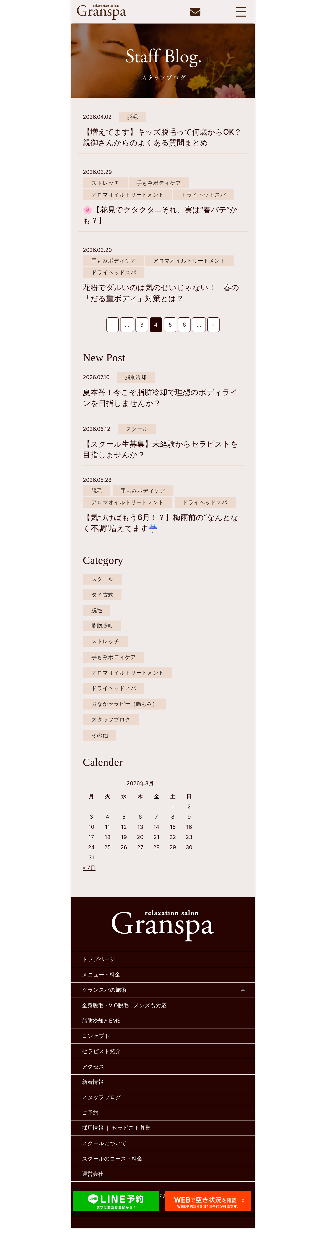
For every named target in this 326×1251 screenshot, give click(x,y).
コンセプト (96, 1036)
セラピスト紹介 (101, 1051)
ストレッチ (105, 183)
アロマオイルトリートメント (127, 194)
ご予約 (90, 1112)
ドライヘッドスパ (203, 194)
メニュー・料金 (101, 974)
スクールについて (104, 1143)
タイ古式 (102, 594)
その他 (99, 735)
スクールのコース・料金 (112, 1158)
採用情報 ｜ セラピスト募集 (116, 1128)
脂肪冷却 (135, 377)
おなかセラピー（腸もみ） (124, 704)
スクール (137, 429)
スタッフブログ (111, 719)
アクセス (93, 1066)
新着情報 (92, 1082)
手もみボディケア (159, 183)
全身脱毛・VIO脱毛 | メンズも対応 (124, 1005)
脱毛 (132, 117)
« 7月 (89, 868)
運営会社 (92, 1174)
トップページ (98, 959)
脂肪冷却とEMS (101, 1020)
